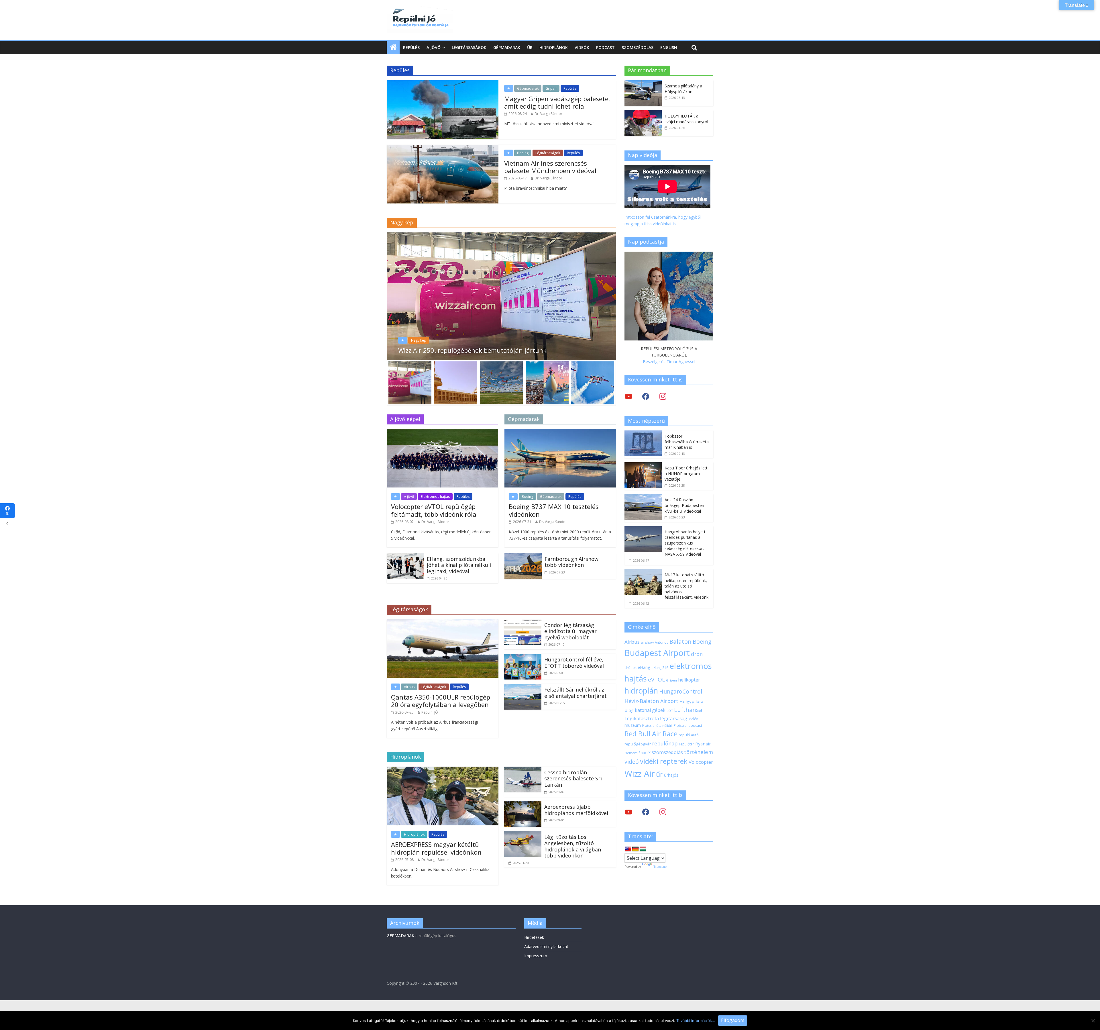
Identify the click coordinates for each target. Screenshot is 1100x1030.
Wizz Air (639, 773)
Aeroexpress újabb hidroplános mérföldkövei (576, 809)
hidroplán (641, 691)
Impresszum (535, 955)
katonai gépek (650, 710)
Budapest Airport (657, 652)
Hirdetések (534, 937)
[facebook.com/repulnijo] (646, 811)
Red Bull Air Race (650, 733)
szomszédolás (667, 752)
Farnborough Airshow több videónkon (571, 562)
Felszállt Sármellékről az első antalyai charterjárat (575, 692)
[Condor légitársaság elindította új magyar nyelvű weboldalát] (522, 623)
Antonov (661, 642)
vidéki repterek (664, 761)
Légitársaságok (469, 47)
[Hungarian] (642, 849)
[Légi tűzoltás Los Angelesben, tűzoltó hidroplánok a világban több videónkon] (522, 834)
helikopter (689, 680)
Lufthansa (688, 710)
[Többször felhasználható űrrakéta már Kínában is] (643, 433)
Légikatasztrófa (641, 718)
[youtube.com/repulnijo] (628, 811)
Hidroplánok (553, 47)
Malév (693, 718)
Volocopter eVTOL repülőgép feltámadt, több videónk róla (433, 510)
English (668, 47)
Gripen (551, 88)
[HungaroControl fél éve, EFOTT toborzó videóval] (522, 657)
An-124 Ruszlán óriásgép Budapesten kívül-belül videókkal (684, 505)
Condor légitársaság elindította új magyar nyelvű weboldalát (570, 631)
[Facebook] (646, 396)
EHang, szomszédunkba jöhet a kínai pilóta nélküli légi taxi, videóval (459, 565)
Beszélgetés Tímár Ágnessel (669, 361)
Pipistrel (680, 725)
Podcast (605, 47)
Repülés (411, 47)
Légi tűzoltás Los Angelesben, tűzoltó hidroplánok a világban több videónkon (572, 846)
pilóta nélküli (663, 725)
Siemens (630, 753)
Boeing (523, 152)
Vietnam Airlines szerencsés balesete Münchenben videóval (550, 167)
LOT (670, 710)
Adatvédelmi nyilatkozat (546, 946)
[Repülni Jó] (420, 9)
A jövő (434, 47)
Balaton (680, 641)
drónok (630, 667)
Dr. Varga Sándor (548, 113)
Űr (530, 47)
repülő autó (689, 735)
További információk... (695, 1020)
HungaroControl (680, 691)
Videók (582, 47)
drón (697, 653)
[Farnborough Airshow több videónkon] (523, 556)
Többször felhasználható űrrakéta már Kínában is (687, 441)
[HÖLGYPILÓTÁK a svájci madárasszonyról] (643, 113)
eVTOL (656, 679)
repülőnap (665, 743)
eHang (644, 667)
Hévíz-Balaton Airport (651, 701)
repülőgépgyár (637, 744)
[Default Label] (663, 811)
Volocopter (701, 762)
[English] (627, 849)
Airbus (409, 686)
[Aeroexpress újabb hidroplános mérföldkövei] (522, 804)
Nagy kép (418, 340)
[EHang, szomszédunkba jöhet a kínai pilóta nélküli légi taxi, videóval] (405, 556)
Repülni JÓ (429, 712)
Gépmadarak (506, 47)
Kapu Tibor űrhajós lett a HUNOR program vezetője (686, 473)
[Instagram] (663, 396)
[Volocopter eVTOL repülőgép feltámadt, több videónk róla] (442, 432)
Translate (660, 866)
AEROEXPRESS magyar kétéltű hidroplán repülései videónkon (436, 848)
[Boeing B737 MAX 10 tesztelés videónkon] (560, 432)
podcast (695, 725)
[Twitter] (628, 396)
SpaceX (645, 752)
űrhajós (671, 775)
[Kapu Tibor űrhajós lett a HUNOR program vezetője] (643, 465)
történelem (698, 751)
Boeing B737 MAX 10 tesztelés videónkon (554, 510)
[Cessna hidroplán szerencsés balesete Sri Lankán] (522, 770)
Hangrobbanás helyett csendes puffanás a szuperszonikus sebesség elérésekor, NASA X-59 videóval (685, 543)
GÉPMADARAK (400, 935)
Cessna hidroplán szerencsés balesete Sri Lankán (573, 778)
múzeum (632, 725)
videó (631, 761)
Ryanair (703, 744)
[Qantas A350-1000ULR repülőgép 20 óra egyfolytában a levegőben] (442, 623)
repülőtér (686, 744)
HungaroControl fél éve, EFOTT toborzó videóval (574, 662)
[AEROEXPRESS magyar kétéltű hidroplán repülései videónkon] (442, 770)
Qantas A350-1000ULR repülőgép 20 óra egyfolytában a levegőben (440, 701)
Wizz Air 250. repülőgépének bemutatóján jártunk (472, 350)
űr (659, 774)
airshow (647, 642)
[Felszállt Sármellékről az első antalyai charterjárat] (522, 687)
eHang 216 (659, 667)
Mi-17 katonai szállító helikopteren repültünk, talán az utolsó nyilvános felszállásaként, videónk (686, 586)
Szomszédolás (637, 47)
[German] (635, 849)
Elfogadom (732, 1020)
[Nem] (1093, 1020)
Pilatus (646, 726)
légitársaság (673, 718)
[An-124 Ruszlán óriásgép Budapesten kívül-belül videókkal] (643, 497)
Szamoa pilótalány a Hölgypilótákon (683, 88)
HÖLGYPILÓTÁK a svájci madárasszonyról (686, 118)
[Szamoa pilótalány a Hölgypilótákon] (643, 83)
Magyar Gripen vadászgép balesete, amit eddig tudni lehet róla (557, 102)
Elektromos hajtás (435, 496)
